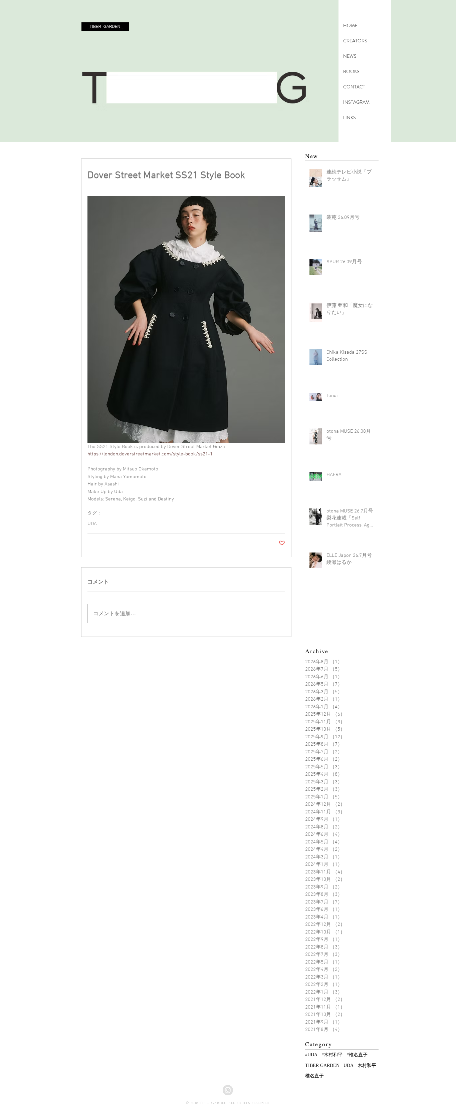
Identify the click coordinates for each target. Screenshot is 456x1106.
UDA (92, 524)
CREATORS (355, 40)
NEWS (350, 56)
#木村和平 (332, 1054)
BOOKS (351, 71)
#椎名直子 (357, 1054)
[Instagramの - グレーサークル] (228, 1090)
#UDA (311, 1054)
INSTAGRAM (356, 102)
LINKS (349, 117)
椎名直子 (314, 1075)
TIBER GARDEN (322, 1065)
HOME (350, 25)
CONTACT (354, 86)
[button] (105, 26)
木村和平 (367, 1065)
